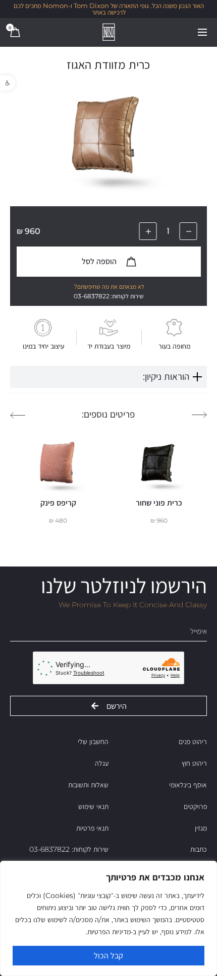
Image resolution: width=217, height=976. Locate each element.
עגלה (101, 763)
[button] (7, 83)
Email (195, 614)
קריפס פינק (58, 503)
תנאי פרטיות (92, 828)
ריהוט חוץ (194, 763)
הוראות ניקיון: (166, 376)
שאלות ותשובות (88, 784)
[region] (108, 918)
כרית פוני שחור (159, 503)
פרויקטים (195, 806)
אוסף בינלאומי (188, 784)
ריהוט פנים (193, 741)
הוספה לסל (100, 261)
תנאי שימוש (93, 806)
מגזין (201, 828)
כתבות (198, 849)
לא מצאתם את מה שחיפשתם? (109, 286)
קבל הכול (108, 955)
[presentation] (199, 415)
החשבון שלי (93, 741)
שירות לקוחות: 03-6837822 (68, 849)
